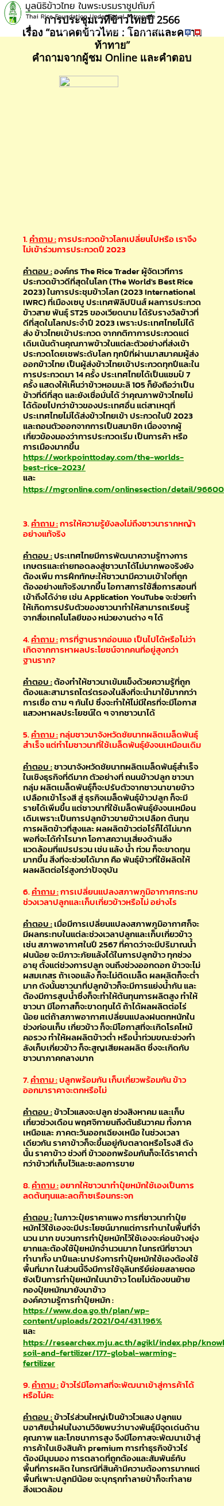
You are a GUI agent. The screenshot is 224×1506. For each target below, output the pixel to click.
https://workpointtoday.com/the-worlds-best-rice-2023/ (103, 462)
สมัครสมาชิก (119, 30)
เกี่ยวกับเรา (152, 30)
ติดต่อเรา (89, 30)
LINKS (65, 30)
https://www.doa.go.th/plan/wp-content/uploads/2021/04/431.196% (92, 1315)
